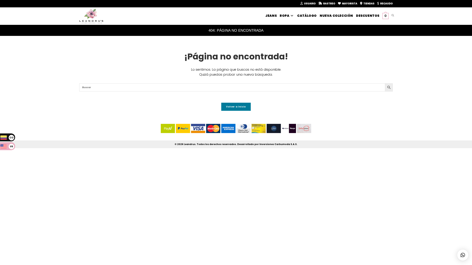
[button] (462, 255)
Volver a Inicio (236, 106)
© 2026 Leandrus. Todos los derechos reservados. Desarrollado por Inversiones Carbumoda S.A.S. (236, 144)
